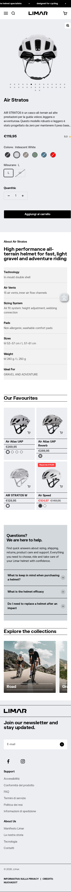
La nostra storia (13, 835)
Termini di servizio (15, 798)
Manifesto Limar (14, 828)
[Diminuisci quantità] (8, 196)
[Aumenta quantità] (22, 196)
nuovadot (10, 882)
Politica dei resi (13, 805)
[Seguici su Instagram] (22, 761)
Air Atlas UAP (14, 441)
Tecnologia (10, 841)
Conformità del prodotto (19, 785)
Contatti (9, 848)
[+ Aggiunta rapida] (29, 432)
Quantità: (10, 188)
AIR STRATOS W (16, 495)
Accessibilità (12, 778)
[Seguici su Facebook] (8, 761)
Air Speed (44, 495)
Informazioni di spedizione (20, 811)
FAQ (6, 791)
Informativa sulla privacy (21, 878)
